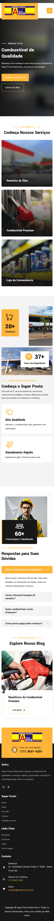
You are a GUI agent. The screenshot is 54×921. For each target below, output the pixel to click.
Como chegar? (8, 849)
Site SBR (5, 812)
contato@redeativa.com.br (20, 890)
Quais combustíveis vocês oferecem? (19, 611)
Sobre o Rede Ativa (15, 77)
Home (4, 803)
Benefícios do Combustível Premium (25, 699)
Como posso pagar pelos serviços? (24, 623)
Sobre (4, 807)
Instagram (6, 835)
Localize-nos (12, 87)
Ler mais (17, 710)
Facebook (6, 840)
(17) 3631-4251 (31, 751)
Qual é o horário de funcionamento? (24, 569)
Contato (5, 816)
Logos (4, 844)
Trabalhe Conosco (9, 821)
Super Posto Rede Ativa (28, 907)
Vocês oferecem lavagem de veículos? (20, 597)
